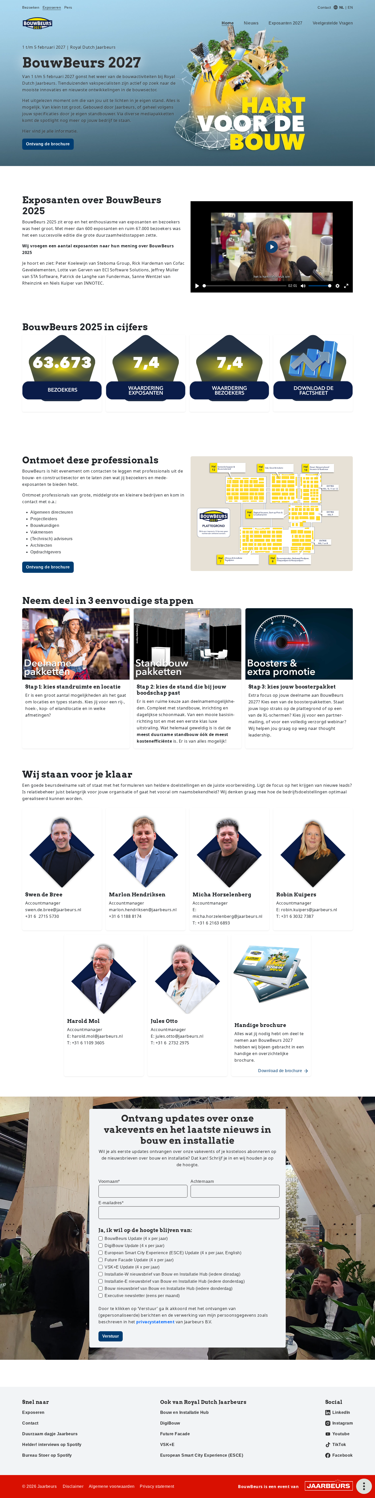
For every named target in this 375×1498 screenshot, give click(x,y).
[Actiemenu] (364, 1486)
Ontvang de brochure (48, 144)
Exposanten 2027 (286, 23)
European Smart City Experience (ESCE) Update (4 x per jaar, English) (173, 1253)
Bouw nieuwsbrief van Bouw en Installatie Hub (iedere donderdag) (169, 1288)
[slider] (244, 285)
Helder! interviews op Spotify (52, 1444)
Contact (324, 7)
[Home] (37, 23)
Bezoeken (30, 7)
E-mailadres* (110, 1203)
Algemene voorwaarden (112, 1486)
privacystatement (156, 1322)
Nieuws (251, 23)
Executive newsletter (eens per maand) (142, 1295)
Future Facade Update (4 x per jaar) (139, 1260)
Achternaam (202, 1181)
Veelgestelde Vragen (333, 23)
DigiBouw (170, 1423)
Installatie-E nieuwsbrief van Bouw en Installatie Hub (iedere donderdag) (175, 1281)
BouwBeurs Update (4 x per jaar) (136, 1238)
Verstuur (110, 1336)
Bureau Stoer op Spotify (47, 1455)
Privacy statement (157, 1486)
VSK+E (167, 1444)
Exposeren (52, 7)
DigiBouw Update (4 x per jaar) (134, 1245)
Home (228, 23)
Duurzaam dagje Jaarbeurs (50, 1434)
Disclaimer (73, 1486)
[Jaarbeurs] (329, 1485)
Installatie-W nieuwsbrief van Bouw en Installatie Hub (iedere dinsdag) (172, 1274)
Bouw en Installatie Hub (184, 1412)
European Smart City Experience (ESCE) (201, 1455)
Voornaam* (109, 1181)
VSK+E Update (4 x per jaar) (132, 1267)
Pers (68, 7)
